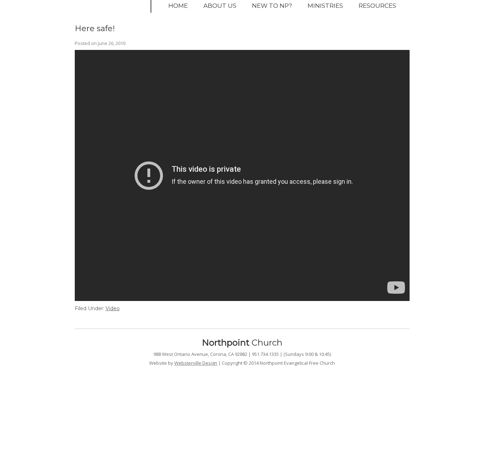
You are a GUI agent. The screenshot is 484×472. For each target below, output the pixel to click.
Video (113, 308)
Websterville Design (195, 363)
